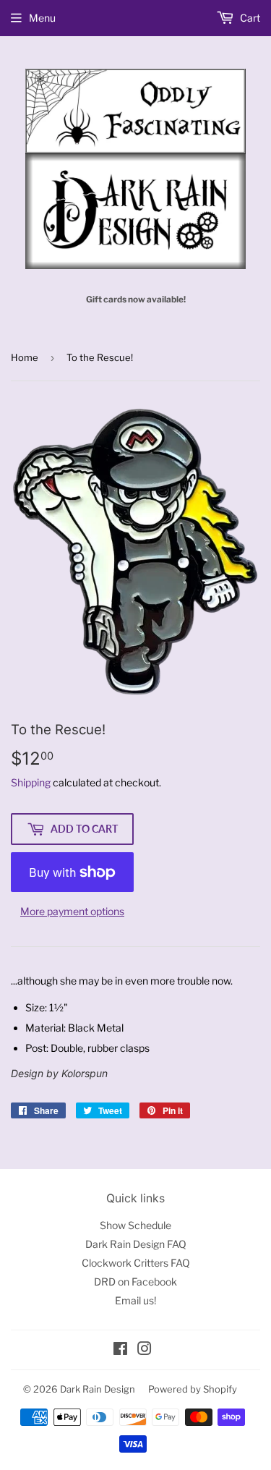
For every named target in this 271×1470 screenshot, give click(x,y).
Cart (249, 18)
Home (24, 357)
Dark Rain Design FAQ (135, 1244)
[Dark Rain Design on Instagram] (144, 1350)
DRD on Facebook (135, 1281)
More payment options (72, 911)
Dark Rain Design (97, 1389)
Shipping (31, 782)
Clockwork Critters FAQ (136, 1263)
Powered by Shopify (192, 1389)
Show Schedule (135, 1225)
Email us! (135, 1300)
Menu (42, 18)
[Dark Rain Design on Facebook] (120, 1350)
